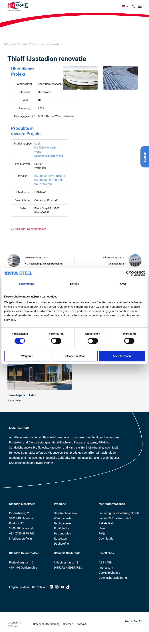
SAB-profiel (10, 44)
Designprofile (62, 533)
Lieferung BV (107, 513)
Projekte (22, 44)
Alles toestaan (122, 356)
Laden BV (105, 518)
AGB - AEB (105, 562)
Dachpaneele (62, 523)
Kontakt (81, 624)
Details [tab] (74, 283)
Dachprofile (61, 543)
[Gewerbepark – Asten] (39, 372)
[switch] (56, 341)
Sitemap (68, 624)
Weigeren (27, 356)
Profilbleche (61, 528)
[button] (125, 6)
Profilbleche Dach (45, 147)
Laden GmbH (122, 518)
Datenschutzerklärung (113, 577)
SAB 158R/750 (43, 184)
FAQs (102, 533)
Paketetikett (106, 523)
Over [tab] (123, 283)
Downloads (106, 538)
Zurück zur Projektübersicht (28, 229)
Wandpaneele (62, 518)
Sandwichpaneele (65, 513)
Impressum (106, 567)
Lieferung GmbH (128, 513)
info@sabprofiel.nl (21, 538)
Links (102, 528)
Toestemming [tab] (25, 283)
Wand (37, 151)
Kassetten (60, 538)
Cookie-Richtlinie (109, 572)
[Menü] (140, 6)
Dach (37, 143)
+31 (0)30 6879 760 (22, 533)
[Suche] (133, 6)
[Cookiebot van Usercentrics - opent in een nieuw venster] (129, 273)
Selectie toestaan (74, 356)
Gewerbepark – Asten (21, 395)
